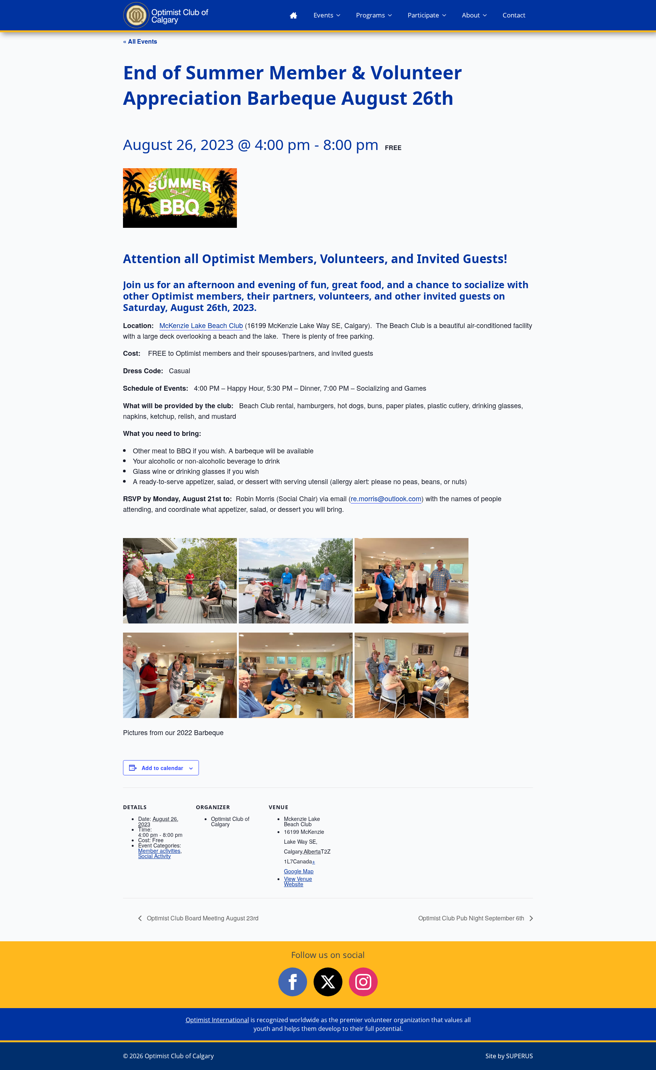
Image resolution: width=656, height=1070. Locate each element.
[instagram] (363, 981)
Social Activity (154, 856)
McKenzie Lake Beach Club (201, 325)
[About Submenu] (487, 15)
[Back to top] (637, 1051)
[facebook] (292, 981)
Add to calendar (162, 768)
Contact (514, 15)
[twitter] (328, 981)
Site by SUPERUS (509, 1056)
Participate (423, 15)
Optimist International (217, 1020)
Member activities (159, 850)
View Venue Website (298, 881)
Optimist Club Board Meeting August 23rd (202, 918)
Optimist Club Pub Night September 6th (472, 918)
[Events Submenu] (340, 15)
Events (323, 15)
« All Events (140, 41)
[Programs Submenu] (392, 15)
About (471, 15)
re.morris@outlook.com (386, 498)
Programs (370, 15)
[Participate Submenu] (446, 15)
